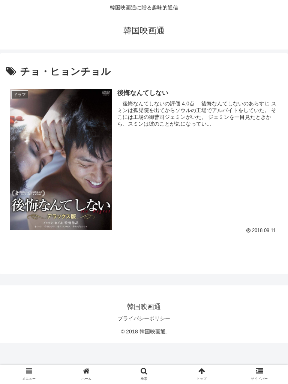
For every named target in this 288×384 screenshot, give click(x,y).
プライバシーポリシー (144, 318)
